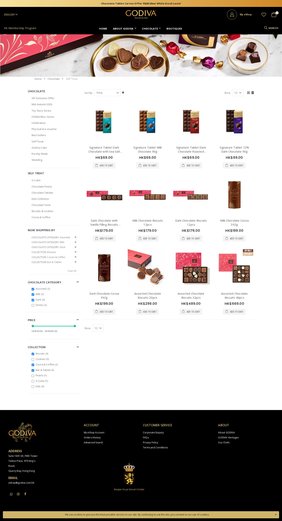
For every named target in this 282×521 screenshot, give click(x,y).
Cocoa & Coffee (41, 217)
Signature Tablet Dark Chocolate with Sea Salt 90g (104, 151)
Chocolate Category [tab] (44, 282)
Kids (40, 386)
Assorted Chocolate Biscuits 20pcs (147, 295)
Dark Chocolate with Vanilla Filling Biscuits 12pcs (104, 224)
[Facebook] (25, 494)
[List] (252, 92)
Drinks (42, 305)
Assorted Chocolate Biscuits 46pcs (234, 295)
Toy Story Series (41, 110)
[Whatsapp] (11, 494)
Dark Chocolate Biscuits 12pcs (191, 222)
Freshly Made (40, 153)
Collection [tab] (37, 347)
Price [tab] (31, 320)
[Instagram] (18, 494)
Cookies (43, 359)
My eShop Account (94, 432)
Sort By (88, 93)
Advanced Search (93, 442)
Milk (40, 294)
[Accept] (275, 514)
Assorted (43, 288)
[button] (264, 14)
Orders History (92, 437)
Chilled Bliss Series (43, 116)
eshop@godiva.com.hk (21, 482)
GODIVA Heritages (228, 437)
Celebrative (38, 123)
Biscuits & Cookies (43, 211)
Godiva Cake (39, 147)
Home (38, 79)
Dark (41, 299)
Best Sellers (39, 135)
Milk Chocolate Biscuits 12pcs (147, 222)
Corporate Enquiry (153, 432)
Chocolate (54, 79)
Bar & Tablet (45, 370)
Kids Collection (40, 199)
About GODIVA (226, 432)
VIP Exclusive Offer (43, 98)
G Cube (36, 180)
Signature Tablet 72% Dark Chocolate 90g (234, 149)
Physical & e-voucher (44, 129)
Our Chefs (223, 442)
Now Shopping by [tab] (41, 230)
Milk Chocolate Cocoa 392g (234, 222)
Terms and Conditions (155, 447)
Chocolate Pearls (42, 186)
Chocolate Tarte (41, 205)
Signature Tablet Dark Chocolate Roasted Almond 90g (191, 151)
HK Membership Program (20, 28)
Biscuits (42, 353)
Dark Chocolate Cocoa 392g (104, 295)
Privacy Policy (150, 442)
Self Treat (37, 141)
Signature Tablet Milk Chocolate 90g (147, 149)
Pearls (42, 375)
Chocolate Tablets (42, 192)
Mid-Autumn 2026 (42, 104)
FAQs (146, 437)
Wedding (37, 160)
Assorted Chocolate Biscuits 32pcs (191, 295)
